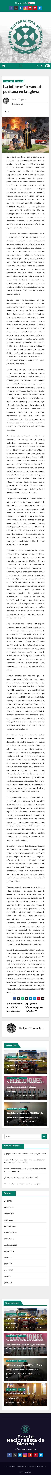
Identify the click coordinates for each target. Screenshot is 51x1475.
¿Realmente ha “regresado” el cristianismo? (21, 1178)
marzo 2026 (8, 1207)
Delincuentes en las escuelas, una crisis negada (22, 1184)
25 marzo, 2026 (14, 1402)
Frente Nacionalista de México (25, 1440)
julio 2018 (8, 1283)
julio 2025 (8, 1257)
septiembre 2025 (10, 1245)
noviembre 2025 (10, 1232)
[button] (37, 66)
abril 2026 (8, 1201)
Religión (22, 1389)
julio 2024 (8, 1276)
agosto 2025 (9, 1251)
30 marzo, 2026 (15, 1096)
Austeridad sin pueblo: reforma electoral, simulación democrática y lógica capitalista (25, 1087)
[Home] (3, 66)
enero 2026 (8, 1220)
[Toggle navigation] (21, 66)
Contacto (28, 1472)
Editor (28, 1402)
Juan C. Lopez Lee (20, 100)
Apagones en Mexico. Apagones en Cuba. (34, 1007)
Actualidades (8, 81)
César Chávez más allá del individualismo (14, 1007)
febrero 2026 (9, 1214)
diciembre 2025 (10, 1226)
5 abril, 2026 (14, 1069)
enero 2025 (8, 1270)
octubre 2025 (9, 1239)
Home (21, 1472)
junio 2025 (8, 1264)
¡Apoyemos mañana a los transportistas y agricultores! (25, 1154)
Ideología (19, 81)
